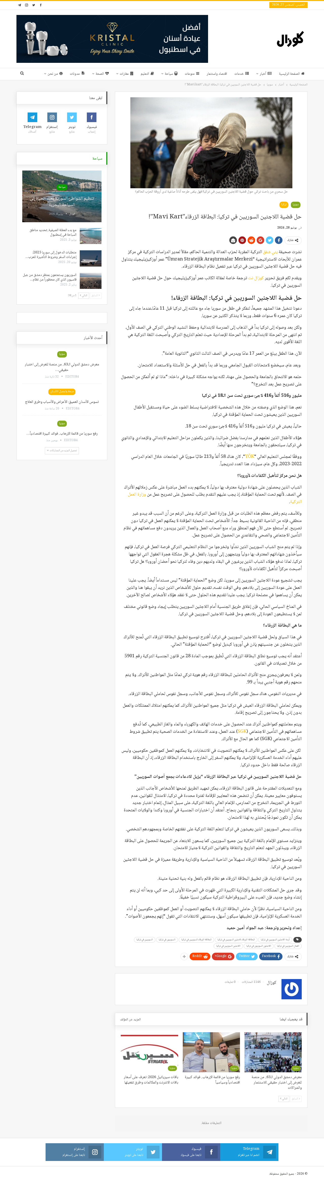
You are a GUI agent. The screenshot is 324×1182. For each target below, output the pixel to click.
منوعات (190, 74)
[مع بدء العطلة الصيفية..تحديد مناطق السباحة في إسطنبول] (91, 236)
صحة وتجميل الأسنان (62, 391)
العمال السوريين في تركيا (288, 946)
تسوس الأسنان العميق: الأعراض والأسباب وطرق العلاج (62, 402)
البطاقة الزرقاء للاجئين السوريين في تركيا (236, 939)
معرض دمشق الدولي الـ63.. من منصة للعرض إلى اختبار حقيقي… (62, 367)
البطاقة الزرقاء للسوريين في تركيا (196, 939)
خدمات (239, 74)
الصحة (100, 74)
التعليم (145, 74)
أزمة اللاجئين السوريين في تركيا (275, 939)
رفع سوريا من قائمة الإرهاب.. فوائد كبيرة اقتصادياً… (62, 433)
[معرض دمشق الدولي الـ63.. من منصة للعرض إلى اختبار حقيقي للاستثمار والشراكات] (273, 1052)
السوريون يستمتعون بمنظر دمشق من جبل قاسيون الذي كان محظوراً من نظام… (49, 277)
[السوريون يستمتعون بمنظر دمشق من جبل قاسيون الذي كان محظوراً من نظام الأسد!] (91, 281)
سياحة (169, 74)
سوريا (296, 204)
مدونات (75, 74)
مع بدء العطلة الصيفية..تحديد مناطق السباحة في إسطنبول (53, 232)
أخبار (263, 74)
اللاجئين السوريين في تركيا (228, 946)
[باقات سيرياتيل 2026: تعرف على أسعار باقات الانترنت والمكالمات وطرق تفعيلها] (149, 1052)
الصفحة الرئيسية (289, 74)
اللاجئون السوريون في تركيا (258, 946)
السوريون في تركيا (167, 939)
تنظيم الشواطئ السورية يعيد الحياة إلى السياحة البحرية (62, 202)
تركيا (284, 204)
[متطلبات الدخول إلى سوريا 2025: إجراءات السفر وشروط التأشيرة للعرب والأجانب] (91, 258)
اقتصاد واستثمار (217, 74)
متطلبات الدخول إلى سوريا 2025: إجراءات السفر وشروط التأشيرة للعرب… (51, 255)
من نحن (53, 74)
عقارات (124, 74)
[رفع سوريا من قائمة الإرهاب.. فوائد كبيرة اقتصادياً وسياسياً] (211, 1052)
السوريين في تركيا (144, 939)
